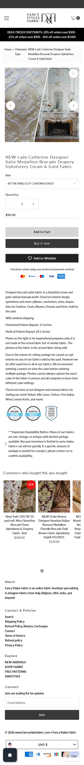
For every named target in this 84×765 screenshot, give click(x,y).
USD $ (43, 744)
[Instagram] (42, 570)
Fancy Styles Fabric (64, 732)
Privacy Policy (14, 645)
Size (8, 175)
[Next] (73, 105)
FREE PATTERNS (15, 671)
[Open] (10, 755)
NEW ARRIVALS (15, 662)
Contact (10, 631)
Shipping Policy (14, 621)
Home (8, 49)
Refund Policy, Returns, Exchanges (26, 626)
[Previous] (10, 105)
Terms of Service (15, 635)
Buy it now (42, 243)
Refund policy (13, 640)
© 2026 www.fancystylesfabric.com (27, 732)
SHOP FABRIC (14, 667)
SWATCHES (12, 676)
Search (9, 617)
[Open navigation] (6, 18)
